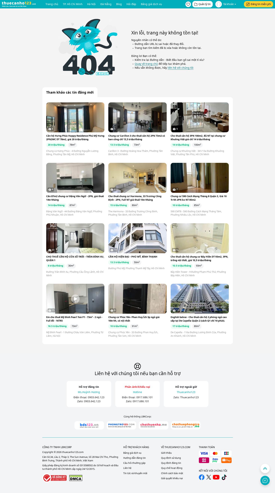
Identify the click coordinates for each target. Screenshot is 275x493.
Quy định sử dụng (171, 457)
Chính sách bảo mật (172, 473)
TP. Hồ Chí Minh (72, 4)
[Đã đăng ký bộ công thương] (54, 478)
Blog (119, 4)
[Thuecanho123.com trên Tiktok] (224, 477)
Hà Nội (91, 4)
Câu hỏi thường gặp (134, 463)
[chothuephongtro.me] (186, 425)
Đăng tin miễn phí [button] (261, 4)
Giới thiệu (166, 452)
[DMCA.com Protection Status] (75, 478)
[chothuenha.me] (153, 425)
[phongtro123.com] (121, 425)
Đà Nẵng (105, 4)
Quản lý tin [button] (204, 4)
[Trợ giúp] (265, 480)
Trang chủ (51, 4)
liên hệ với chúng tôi (180, 67)
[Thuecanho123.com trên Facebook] (201, 477)
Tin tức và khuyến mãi (135, 473)
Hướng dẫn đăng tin (134, 457)
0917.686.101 (144, 397)
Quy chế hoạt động (171, 468)
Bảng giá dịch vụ (151, 4)
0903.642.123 (96, 397)
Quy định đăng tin (171, 463)
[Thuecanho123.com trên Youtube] (216, 477)
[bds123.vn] (89, 425)
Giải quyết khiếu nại (172, 478)
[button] (188, 4)
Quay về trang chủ (146, 64)
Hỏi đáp (131, 4)
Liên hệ (127, 468)
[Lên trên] (265, 468)
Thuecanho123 (189, 397)
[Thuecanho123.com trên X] (208, 477)
